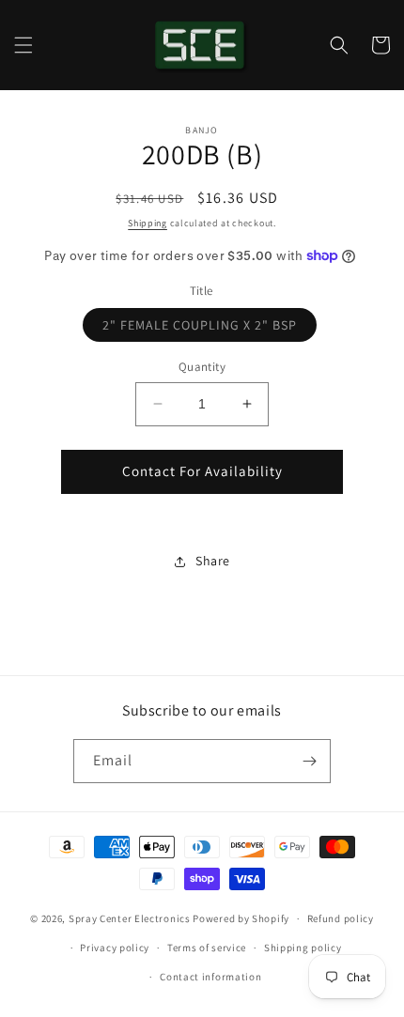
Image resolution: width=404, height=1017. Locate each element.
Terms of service (206, 947)
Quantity (202, 367)
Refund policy (340, 918)
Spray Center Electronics (130, 918)
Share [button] (212, 560)
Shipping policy (303, 947)
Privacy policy (114, 947)
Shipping (147, 223)
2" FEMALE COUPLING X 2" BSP (209, 329)
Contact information (210, 976)
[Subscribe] (309, 761)
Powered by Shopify (241, 918)
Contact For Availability (202, 471)
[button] (23, 45)
